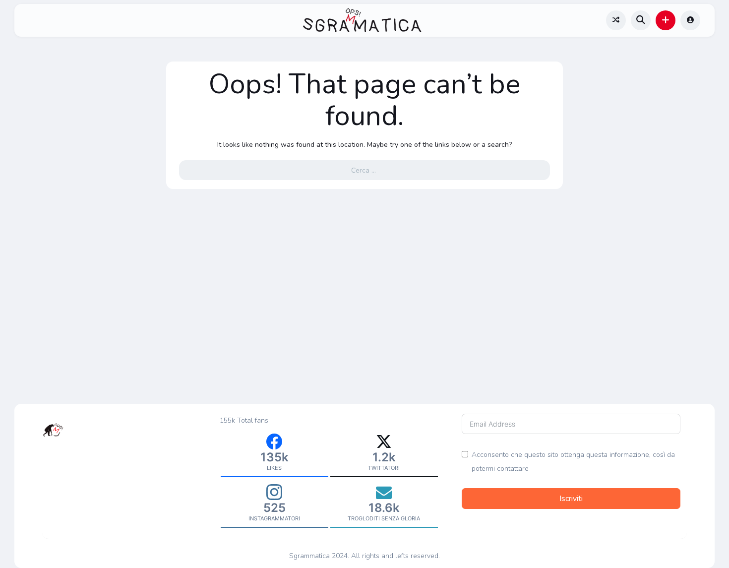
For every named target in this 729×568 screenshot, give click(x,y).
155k (227, 420)
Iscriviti (571, 498)
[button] (665, 20)
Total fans (252, 420)
